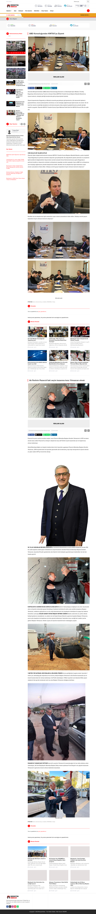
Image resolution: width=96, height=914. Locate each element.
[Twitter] (10, 907)
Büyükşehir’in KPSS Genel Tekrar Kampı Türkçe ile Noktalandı (15, 179)
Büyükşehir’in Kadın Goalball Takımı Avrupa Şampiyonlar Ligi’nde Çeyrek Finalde (14, 167)
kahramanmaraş (38, 301)
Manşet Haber (47, 83)
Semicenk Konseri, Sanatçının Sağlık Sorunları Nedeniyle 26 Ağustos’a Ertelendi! (43, 15)
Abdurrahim (18, 130)
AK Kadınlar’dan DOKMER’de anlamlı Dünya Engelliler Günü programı (57, 860)
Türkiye (53, 301)
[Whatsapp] (18, 907)
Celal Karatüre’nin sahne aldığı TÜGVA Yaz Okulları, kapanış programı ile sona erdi (15, 161)
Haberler (32, 83)
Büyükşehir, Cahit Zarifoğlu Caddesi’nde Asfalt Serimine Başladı (78, 860)
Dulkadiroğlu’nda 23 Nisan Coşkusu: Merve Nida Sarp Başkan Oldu (79, 884)
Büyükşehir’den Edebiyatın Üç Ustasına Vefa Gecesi (20, 104)
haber (34, 301)
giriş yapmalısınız (42, 311)
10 (24, 52)
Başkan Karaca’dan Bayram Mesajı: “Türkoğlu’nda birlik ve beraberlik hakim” (20, 115)
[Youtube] (15, 907)
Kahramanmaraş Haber (39, 83)
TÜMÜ (9, 36)
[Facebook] (7, 907)
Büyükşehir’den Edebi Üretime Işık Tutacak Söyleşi (15, 64)
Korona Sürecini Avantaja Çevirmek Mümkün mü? (15, 136)
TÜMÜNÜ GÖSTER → (85, 15)
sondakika (44, 301)
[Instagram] (12, 907)
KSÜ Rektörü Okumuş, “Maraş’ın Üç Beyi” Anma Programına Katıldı (19, 93)
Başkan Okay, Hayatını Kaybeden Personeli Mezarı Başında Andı (79, 363)
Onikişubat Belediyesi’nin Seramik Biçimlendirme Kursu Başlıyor (58, 363)
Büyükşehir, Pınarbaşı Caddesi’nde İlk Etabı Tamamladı (16, 76)
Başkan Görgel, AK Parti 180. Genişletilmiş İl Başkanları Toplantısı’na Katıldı (15, 48)
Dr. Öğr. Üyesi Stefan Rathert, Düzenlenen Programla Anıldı (20, 83)
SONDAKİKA (49, 301)
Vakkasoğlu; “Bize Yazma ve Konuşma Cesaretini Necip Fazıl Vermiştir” (57, 340)
